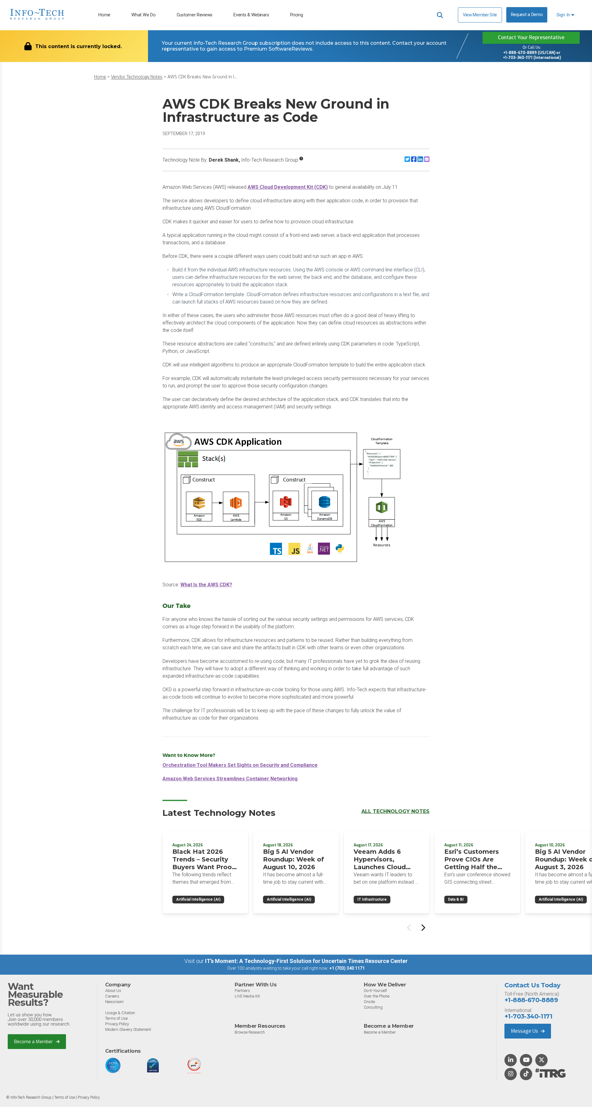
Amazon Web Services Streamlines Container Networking (230, 779)
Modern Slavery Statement (128, 1029)
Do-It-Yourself (375, 990)
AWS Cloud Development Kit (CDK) (288, 187)
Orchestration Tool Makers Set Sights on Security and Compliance (240, 765)
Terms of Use (116, 1018)
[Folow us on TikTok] (526, 1074)
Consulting (373, 1007)
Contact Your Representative (531, 37)
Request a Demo (527, 14)
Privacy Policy (117, 1024)
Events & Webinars (251, 15)
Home (104, 15)
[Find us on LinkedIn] (511, 1060)
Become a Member (34, 1042)
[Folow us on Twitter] (541, 1060)
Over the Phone (376, 996)
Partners (242, 990)
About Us (113, 990)
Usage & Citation (120, 1012)
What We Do (143, 15)
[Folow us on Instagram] (511, 1074)
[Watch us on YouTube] (526, 1060)
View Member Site (480, 14)
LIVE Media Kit (247, 996)
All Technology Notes (395, 811)
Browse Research (250, 1032)
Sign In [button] (564, 15)
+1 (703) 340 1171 (347, 968)
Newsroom (114, 1001)
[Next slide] (423, 927)
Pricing (296, 15)
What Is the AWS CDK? (206, 585)
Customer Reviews (194, 15)
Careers (112, 996)
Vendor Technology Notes (136, 77)
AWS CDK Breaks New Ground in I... (202, 77)
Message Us (525, 1031)
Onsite (369, 1001)
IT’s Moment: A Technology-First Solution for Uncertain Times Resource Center (306, 961)
